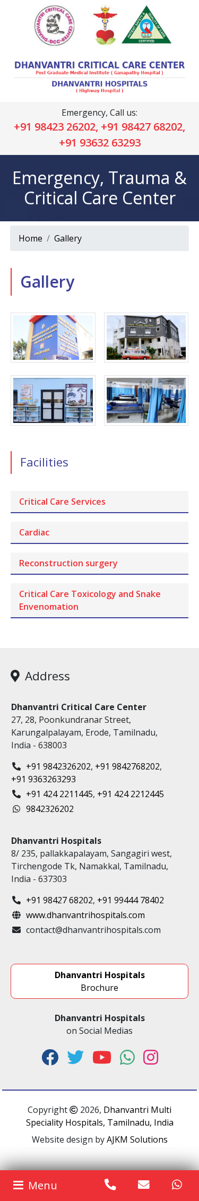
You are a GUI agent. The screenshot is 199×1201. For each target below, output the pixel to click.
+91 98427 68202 (142, 126)
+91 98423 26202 (55, 126)
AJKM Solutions (137, 1139)
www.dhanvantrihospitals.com (85, 915)
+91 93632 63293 (100, 142)
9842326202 (50, 809)
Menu (41, 1185)
